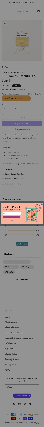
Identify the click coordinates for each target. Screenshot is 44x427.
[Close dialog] (41, 204)
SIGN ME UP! (11, 217)
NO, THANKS (11, 220)
